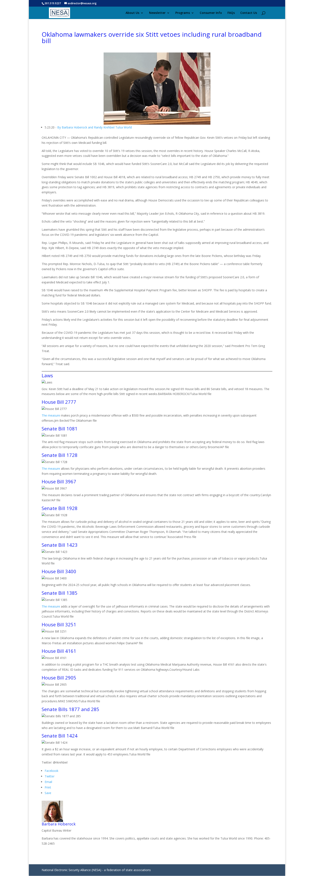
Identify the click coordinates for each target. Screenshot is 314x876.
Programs (182, 13)
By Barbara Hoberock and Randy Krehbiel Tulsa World (94, 127)
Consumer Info (211, 13)
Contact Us (248, 13)
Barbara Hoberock (59, 823)
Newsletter (157, 13)
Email (48, 782)
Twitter (49, 776)
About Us (132, 13)
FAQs (231, 13)
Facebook (51, 771)
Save (48, 793)
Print (48, 787)
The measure (51, 415)
